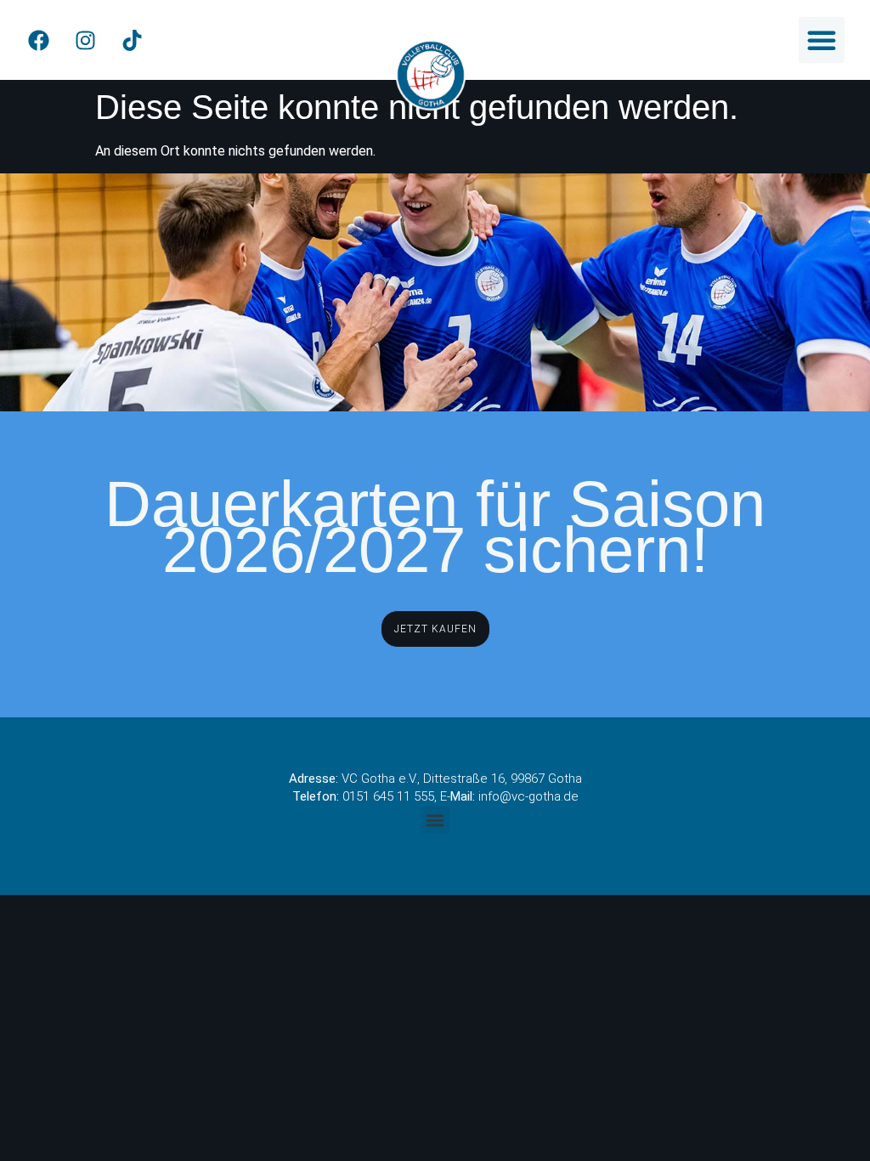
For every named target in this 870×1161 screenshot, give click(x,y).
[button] (822, 40)
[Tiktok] (131, 40)
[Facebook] (38, 40)
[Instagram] (85, 40)
